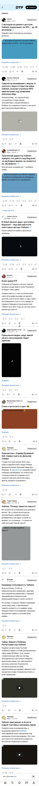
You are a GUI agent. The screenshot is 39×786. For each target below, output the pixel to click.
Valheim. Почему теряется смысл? (19, 506)
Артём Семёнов (13, 78)
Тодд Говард (12, 501)
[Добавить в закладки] (9, 323)
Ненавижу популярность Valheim (18, 585)
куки (15, 776)
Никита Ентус (12, 216)
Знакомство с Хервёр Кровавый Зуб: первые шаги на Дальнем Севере (17, 456)
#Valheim (23, 731)
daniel (9, 19)
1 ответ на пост (8, 210)
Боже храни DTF (9, 281)
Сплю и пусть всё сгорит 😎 (15, 406)
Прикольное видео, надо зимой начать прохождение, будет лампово (17, 338)
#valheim (5, 381)
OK (33, 776)
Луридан (10, 448)
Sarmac (10, 275)
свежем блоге (17, 470)
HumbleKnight (12, 150)
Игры (8, 21)
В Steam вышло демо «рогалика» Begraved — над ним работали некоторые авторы (18, 225)
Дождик (10, 579)
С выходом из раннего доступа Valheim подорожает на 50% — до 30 (19, 27)
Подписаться (32, 20)
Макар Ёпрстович (13, 401)
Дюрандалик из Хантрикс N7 (15, 330)
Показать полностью (10, 62)
